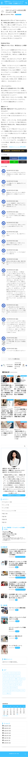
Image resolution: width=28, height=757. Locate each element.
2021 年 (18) (7, 738)
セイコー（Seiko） (14, 678)
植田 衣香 (5, 14)
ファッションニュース (9, 510)
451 (10, 14)
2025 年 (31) (7, 728)
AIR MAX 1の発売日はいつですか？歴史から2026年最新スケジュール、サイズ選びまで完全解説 (17, 573)
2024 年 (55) (7, 730)
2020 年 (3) (7, 740)
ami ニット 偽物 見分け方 (15, 636)
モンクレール (6, 678)
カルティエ (22, 678)
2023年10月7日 (10, 181)
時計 (5, 513)
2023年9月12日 (10, 259)
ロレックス (19, 681)
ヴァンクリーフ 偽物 (6, 531)
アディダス (18, 684)
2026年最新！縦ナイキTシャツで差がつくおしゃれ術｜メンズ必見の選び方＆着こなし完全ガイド (18, 596)
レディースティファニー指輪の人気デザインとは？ (7, 433)
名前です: (4, 468)
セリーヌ (10, 675)
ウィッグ (6, 505)
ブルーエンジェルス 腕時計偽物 (17, 607)
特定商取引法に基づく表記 (14, 753)
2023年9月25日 (11, 212)
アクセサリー (18, 14)
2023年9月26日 (11, 201)
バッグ (6, 507)
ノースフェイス (12, 673)
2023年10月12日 (11, 170)
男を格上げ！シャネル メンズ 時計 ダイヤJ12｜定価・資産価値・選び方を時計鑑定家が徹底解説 (18, 563)
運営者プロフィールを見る (14, 495)
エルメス (5, 675)
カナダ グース (14, 690)
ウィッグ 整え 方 (6, 693)
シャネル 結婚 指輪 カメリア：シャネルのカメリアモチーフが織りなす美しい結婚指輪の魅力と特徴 (20, 412)
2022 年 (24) (7, 735)
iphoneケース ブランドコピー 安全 (9, 534)
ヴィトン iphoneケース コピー (8, 535)
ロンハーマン (21, 690)
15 (14, 14)
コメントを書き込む (14, 359)
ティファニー (12, 681)
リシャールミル (6, 690)
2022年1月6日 (10, 338)
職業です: (11, 470)
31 (17, 714)
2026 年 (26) (7, 726)
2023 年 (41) (7, 733)
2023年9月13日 (10, 250)
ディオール (5, 681)
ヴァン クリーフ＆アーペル (8, 684)
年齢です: (15, 468)
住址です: (4, 472)
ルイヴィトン (17, 675)
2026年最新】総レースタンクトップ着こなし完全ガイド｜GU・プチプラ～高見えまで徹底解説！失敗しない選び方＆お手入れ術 (7, 390)
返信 (17, 170)
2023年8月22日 (11, 270)
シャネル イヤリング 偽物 (7, 532)
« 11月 (3, 715)
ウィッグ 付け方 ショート (15, 645)
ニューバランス (6, 687)
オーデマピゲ (14, 687)
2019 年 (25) (7, 743)
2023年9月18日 (10, 231)
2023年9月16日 (10, 241)
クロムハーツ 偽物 (6, 536)
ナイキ (18, 673)
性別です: (4, 470)
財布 (5, 519)
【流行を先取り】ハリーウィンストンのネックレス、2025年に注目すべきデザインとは (20, 435)
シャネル (5, 673)
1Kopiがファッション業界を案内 (17, 146)
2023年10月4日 (11, 190)
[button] (22, 161)
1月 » (7, 715)
